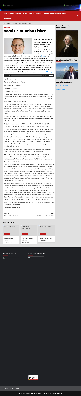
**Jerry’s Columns (60, 89)
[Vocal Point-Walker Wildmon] (29, 230)
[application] (29, 75)
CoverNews (51, 393)
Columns (17, 13)
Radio (30, 13)
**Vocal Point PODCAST (62, 85)
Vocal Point (7, 27)
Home (5, 13)
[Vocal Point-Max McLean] (11, 230)
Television (38, 13)
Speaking (46, 13)
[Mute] (47, 75)
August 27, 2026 (8, 242)
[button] (77, 15)
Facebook (5, 388)
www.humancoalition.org (44, 72)
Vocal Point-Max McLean (8, 239)
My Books (25, 13)
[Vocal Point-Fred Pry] (46, 230)
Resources (7, 18)
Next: (45, 215)
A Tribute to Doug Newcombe (58, 13)
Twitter (12, 388)
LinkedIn (17, 388)
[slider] (51, 75)
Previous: (11, 215)
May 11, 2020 (8, 34)
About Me (11, 13)
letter (43, 56)
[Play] (6, 75)
